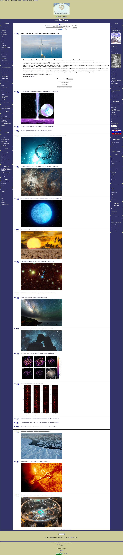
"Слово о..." (3, 69)
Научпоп (112, 144)
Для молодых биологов (116, 135)
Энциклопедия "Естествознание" (114, 74)
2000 (2, 198)
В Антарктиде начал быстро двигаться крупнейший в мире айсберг (35, 431)
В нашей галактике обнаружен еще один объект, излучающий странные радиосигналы (40, 166)
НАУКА (116, 23)
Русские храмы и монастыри (4, 97)
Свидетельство (60, 25)
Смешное (113, 165)
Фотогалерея (3, 88)
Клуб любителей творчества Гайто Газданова (6, 157)
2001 (2, 196)
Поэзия (2, 43)
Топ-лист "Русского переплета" (114, 209)
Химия (112, 121)
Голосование (25, 0)
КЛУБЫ (6, 148)
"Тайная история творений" (6, 70)
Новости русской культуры (6, 26)
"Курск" (2, 36)
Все (112, 220)
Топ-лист (30, 0)
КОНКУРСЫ (6, 166)
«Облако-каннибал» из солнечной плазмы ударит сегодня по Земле (35, 461)
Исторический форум (5, 143)
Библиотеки (113, 199)
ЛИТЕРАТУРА (6, 23)
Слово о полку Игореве (5, 118)
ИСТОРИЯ (7, 111)
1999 (2, 200)
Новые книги (3, 52)
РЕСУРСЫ (116, 185)
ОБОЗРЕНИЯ (6, 63)
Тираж (112, 181)
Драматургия (3, 45)
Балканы (2, 39)
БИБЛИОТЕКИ (116, 139)
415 (60, 529)
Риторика (3, 94)
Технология (113, 117)
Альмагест (3, 125)
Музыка (2, 90)
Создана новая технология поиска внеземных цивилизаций (34, 297)
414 (59, 529)
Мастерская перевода (5, 162)
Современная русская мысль (6, 106)
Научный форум (4, 137)
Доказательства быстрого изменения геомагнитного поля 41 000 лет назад (37, 126)
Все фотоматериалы (5, 204)
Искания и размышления (5, 47)
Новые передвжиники (5, 87)
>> (70, 529)
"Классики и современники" (6, 67)
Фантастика (3, 183)
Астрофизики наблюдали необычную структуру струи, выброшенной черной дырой (39, 91)
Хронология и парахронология (4, 121)
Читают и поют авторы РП (116, 151)
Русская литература (114, 123)
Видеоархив (3, 99)
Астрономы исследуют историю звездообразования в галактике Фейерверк (37, 353)
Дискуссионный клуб (5, 135)
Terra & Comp (32, 76)
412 (55, 529)
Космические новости (115, 69)
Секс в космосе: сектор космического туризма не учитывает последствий (37, 328)
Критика (3, 49)
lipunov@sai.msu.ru (74, 537)
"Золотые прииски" (4, 76)
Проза (2, 41)
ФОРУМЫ (7, 132)
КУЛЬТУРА (6, 81)
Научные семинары (114, 83)
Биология (113, 112)
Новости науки (114, 224)
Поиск (112, 188)
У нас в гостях (4, 54)
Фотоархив (3, 202)
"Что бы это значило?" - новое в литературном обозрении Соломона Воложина (38, 292)
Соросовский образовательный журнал (115, 110)
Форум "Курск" (4, 141)
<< (52, 529)
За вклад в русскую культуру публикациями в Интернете (6, 169)
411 (53, 529)
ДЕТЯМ (6, 179)
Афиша (2, 28)
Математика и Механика (115, 116)
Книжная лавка (4, 58)
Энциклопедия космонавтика (114, 71)
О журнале (113, 176)
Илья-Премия (4, 176)
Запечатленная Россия (5, 127)
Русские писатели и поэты (116, 195)
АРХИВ (6, 188)
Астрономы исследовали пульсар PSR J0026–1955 (32, 383)
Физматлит (113, 78)
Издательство (3, 56)
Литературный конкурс (5, 172)
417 (64, 529)
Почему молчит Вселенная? (116, 30)
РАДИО (116, 147)
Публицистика (4, 34)
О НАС (116, 168)
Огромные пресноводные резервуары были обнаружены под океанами (36, 130)
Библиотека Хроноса (115, 142)
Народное (113, 163)
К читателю (3, 30)
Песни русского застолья (115, 161)
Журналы (113, 194)
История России (4, 114)
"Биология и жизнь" (114, 98)
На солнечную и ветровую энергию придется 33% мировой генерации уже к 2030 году (40, 418)
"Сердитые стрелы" (5, 78)
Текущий (3, 191)
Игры (112, 159)
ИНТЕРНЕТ (116, 205)
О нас (11, 0)
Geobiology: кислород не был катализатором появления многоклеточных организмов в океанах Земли (43, 134)
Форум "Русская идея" (5, 139)
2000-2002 (116, 53)
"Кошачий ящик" (4, 74)
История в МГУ (4, 116)
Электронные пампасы (5, 181)
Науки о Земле (113, 114)
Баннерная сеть (114, 211)
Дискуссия (35, 0)
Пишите (15, 0)
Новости (19, 0)
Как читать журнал (114, 177)
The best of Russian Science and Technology (116, 230)
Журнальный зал (4, 60)
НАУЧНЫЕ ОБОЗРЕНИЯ (116, 86)
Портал (1, 0)
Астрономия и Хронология (6, 123)
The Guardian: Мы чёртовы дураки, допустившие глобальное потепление (37, 229)
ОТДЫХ (116, 154)
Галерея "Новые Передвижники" (61, 544)
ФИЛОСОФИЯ (6, 102)
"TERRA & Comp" (114, 93)
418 (66, 529)
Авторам (112, 174)
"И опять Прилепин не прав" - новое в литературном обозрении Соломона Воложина (39, 426)
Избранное (113, 197)
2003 (2, 193)
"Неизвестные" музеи (5, 92)
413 (57, 529)
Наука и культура (114, 51)
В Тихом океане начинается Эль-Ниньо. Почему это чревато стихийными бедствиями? (40, 422)
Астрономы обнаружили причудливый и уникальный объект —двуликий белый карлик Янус (41, 198)
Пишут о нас (113, 179)
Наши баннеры (114, 213)
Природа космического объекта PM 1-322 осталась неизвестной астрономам (37, 261)
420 (69, 529)
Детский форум (4, 145)
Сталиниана (3, 129)
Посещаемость (114, 192)
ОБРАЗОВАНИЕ (116, 101)
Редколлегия (113, 172)
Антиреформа (113, 107)
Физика (112, 119)
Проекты (112, 190)
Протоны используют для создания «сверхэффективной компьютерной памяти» (38, 494)
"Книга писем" (4, 72)
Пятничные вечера (4, 152)
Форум (2, 185)
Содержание (6, 0)
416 (62, 529)
